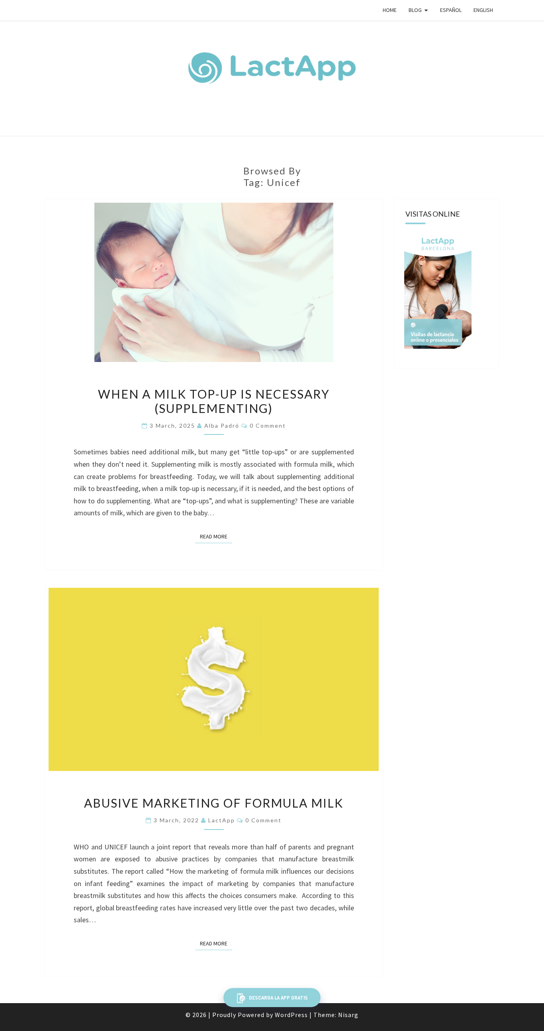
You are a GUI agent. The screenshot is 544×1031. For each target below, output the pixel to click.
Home (390, 10)
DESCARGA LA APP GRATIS (278, 997)
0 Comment (268, 425)
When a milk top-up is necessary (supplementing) (214, 401)
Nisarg (348, 1015)
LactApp (221, 820)
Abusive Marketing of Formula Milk (213, 803)
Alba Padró (221, 425)
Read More (216, 536)
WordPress (291, 1015)
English (483, 10)
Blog (415, 10)
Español (451, 10)
